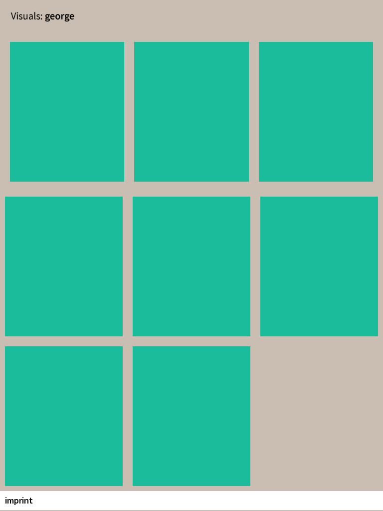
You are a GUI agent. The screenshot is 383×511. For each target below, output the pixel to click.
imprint (19, 500)
